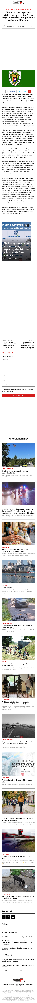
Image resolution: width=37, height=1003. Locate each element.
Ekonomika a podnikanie (23, 9)
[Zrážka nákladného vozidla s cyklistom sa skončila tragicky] (18, 609)
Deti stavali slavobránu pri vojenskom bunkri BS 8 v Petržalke (18, 665)
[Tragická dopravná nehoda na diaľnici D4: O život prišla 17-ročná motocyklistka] (18, 726)
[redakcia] (5, 26)
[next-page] (28, 225)
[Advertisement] (18, 51)
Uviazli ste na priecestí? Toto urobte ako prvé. (16, 857)
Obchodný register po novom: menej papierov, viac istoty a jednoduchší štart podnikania (16, 249)
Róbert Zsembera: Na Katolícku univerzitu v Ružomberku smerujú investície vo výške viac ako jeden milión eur (27, 345)
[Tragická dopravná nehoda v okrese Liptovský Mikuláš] (18, 455)
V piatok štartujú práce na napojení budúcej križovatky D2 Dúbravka (18, 966)
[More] (29, 91)
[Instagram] (8, 917)
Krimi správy (6, 699)
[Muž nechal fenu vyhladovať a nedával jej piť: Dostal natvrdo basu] (18, 880)
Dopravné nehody (7, 468)
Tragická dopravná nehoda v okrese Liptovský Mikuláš (15, 472)
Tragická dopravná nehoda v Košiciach (13, 971)
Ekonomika (9, 9)
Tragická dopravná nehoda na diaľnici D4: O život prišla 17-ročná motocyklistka (18, 743)
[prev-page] (25, 225)
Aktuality (5, 585)
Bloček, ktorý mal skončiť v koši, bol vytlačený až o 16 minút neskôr (15, 550)
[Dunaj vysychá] (18, 571)
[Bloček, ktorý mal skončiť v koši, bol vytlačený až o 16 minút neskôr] (18, 533)
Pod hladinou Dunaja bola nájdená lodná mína (17, 781)
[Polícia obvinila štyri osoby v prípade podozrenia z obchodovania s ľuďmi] (18, 686)
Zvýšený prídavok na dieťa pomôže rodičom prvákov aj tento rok (17, 819)
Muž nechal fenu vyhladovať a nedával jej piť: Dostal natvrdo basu (18, 897)
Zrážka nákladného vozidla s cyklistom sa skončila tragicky (17, 626)
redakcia (12, 26)
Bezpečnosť (5, 777)
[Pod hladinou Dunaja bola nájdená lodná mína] (18, 764)
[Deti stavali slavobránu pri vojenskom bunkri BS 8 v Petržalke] (18, 648)
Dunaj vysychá (7, 587)
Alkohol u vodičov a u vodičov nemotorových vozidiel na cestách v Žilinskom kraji (9, 344)
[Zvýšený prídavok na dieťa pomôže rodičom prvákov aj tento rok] (18, 802)
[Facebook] (4, 917)
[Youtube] (13, 917)
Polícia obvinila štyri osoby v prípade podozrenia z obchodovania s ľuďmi (15, 703)
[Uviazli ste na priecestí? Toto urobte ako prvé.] (18, 840)
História (4, 661)
